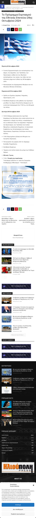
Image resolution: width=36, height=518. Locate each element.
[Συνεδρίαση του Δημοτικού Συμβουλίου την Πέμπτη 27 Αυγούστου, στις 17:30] (6, 300)
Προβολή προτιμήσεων (18, 514)
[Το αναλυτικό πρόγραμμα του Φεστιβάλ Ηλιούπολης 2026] (6, 251)
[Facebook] (8, 29)
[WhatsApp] (20, 29)
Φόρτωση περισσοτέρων (17, 335)
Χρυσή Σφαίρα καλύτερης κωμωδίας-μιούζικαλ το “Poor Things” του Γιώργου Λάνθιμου (23, 421)
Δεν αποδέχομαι (18, 509)
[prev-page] (3, 277)
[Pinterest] (16, 29)
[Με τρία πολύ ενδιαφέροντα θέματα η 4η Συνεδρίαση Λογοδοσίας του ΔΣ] (6, 319)
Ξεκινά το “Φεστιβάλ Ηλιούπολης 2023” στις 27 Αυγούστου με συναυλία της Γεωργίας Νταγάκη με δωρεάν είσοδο (23, 412)
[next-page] (5, 277)
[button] (2, 6)
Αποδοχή (18, 505)
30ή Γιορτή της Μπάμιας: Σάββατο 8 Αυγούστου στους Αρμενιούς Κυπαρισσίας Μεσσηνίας (22, 259)
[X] (12, 29)
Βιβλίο (3, 272)
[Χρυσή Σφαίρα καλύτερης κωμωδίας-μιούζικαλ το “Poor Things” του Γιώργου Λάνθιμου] (6, 422)
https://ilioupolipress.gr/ (18, 237)
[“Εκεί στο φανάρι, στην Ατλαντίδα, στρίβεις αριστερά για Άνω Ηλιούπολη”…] (6, 328)
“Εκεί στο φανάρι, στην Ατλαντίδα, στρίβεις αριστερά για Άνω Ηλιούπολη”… (22, 327)
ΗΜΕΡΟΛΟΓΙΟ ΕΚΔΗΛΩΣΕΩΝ (13, 7)
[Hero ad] (18, 287)
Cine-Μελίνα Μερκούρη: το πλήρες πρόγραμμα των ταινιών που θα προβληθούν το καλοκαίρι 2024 (22, 403)
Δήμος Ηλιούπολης (19, 11)
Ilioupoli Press (6, 25)
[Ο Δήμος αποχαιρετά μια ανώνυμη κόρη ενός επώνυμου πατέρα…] (6, 390)
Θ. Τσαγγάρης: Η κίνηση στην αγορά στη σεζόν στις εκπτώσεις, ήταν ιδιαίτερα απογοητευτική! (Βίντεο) (23, 308)
